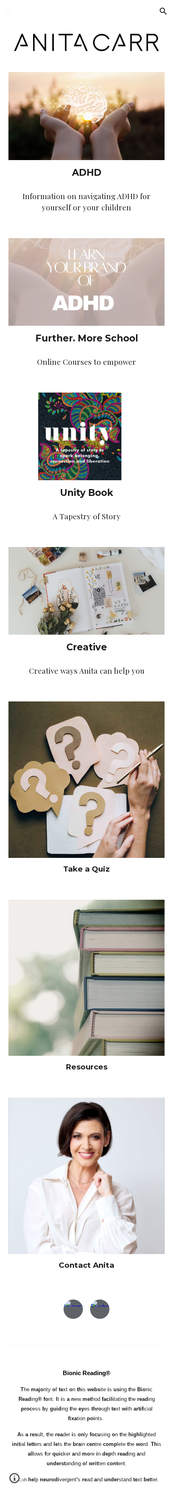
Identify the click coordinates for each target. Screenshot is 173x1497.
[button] (9, 11)
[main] (86, 172)
